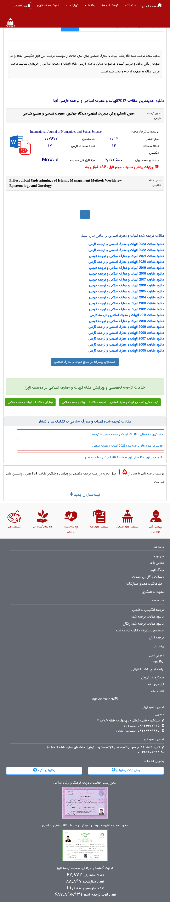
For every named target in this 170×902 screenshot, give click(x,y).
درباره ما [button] (73, 5)
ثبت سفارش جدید (86, 494)
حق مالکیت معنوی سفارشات (144, 584)
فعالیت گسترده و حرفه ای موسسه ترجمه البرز (85, 868)
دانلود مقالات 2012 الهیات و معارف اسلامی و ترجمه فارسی (126, 309)
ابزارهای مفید (155, 684)
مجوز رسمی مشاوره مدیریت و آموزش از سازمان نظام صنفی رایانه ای (85, 825)
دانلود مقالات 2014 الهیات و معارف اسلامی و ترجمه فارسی (126, 297)
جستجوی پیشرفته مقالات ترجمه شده (140, 630)
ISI (34, 473)
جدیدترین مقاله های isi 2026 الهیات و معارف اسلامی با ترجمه (127, 434)
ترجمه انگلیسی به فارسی (148, 610)
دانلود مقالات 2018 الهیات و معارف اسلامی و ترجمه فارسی (126, 274)
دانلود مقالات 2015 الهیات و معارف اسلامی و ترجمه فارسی (126, 291)
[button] (130, 5)
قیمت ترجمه (110, 5)
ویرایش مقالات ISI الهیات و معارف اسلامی (30, 402)
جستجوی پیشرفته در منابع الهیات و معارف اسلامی (85, 362)
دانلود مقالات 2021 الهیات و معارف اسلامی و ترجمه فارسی (126, 256)
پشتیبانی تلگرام (46, 770)
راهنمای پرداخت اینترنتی (147, 669)
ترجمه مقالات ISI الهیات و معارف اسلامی (84, 402)
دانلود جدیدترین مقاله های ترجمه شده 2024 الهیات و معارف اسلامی (124, 457)
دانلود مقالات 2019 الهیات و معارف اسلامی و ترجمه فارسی (126, 268)
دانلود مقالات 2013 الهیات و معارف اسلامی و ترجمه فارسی (126, 303)
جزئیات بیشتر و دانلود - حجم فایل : (120, 167)
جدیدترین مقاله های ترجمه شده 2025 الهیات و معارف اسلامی (127, 445)
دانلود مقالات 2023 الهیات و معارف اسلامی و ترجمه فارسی (126, 244)
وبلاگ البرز (157, 570)
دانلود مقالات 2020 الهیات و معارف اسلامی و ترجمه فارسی (126, 262)
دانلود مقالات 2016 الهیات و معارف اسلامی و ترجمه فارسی (126, 285)
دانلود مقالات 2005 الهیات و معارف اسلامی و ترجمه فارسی (126, 351)
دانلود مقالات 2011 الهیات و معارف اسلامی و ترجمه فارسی (127, 315)
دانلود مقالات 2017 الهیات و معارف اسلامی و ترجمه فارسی (126, 280)
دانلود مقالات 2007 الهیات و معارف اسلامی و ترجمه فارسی (126, 339)
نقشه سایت (156, 691)
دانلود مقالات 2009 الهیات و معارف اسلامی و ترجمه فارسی (126, 327)
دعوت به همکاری (48, 5)
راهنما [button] (91, 5)
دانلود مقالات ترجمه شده (147, 617)
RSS (155, 662)
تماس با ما (156, 563)
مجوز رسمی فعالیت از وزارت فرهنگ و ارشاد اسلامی (85, 783)
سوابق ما (158, 556)
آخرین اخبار (156, 656)
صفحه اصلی (150, 6)
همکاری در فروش (152, 677)
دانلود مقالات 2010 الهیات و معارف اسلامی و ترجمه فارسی (126, 321)
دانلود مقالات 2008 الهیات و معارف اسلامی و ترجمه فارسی (126, 333)
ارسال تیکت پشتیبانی (127, 770)
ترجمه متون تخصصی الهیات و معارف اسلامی (134, 402)
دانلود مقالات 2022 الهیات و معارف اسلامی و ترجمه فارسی (126, 250)
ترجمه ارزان (156, 638)
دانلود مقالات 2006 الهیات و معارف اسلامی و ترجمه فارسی (126, 345)
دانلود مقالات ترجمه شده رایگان (143, 624)
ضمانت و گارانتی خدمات (148, 577)
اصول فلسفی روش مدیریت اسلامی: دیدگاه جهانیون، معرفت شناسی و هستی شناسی (78, 113)
